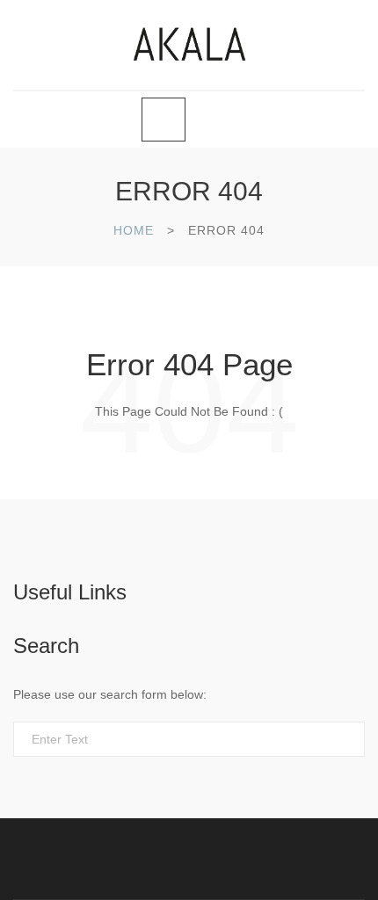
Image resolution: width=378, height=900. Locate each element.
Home (133, 230)
